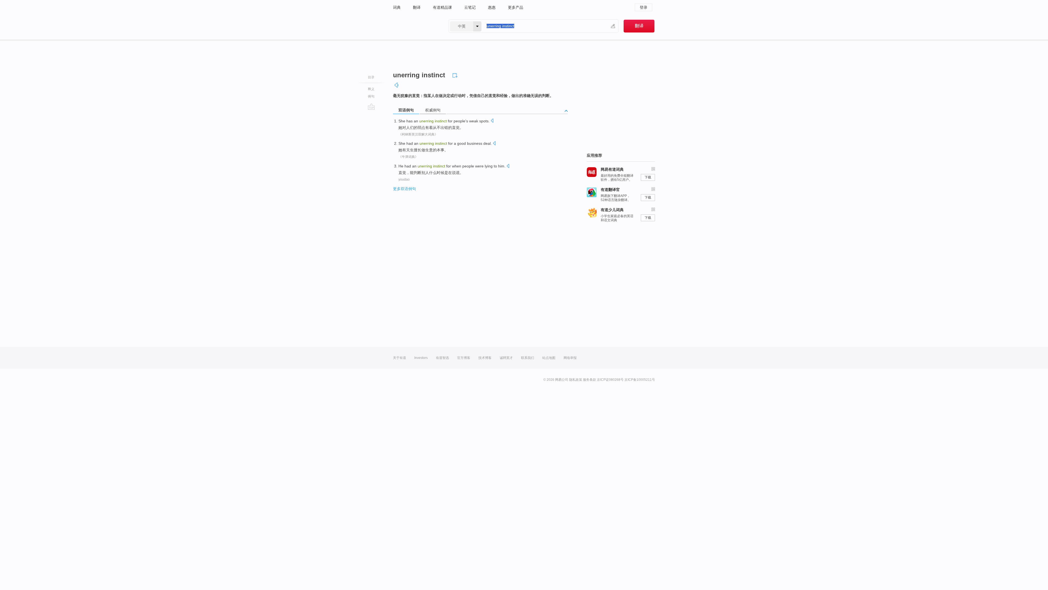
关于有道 (399, 358)
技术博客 (485, 358)
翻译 (417, 7)
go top (371, 106)
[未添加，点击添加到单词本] (455, 74)
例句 (371, 96)
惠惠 (492, 7)
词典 (397, 7)
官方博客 (463, 358)
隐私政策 (575, 380)
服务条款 (589, 380)
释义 (371, 89)
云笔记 (470, 7)
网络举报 (570, 358)
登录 (643, 7)
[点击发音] (492, 121)
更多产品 (515, 7)
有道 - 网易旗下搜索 (415, 26)
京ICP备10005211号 (639, 380)
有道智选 (442, 358)
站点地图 (548, 358)
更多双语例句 (404, 189)
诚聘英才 (506, 358)
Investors (421, 358)
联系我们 (527, 358)
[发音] (397, 85)
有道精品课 (442, 7)
